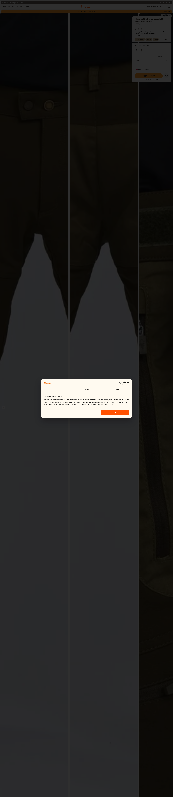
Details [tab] (86, 389)
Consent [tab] (56, 390)
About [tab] (116, 389)
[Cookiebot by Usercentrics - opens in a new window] (120, 383)
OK (115, 412)
